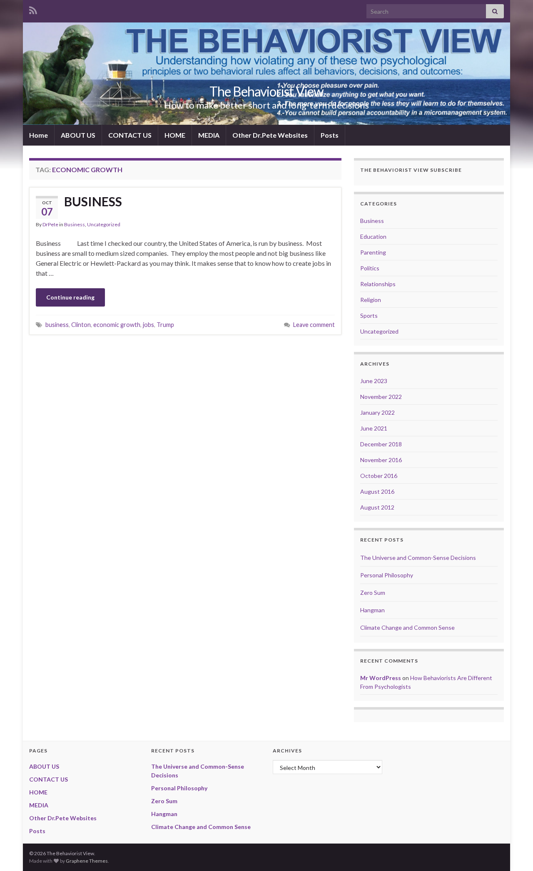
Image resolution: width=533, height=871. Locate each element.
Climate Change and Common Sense (407, 627)
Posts (330, 135)
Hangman (372, 610)
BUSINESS (93, 201)
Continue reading (70, 297)
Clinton (81, 324)
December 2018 (381, 444)
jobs (148, 324)
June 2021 (373, 428)
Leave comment (314, 324)
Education (373, 236)
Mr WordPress (380, 677)
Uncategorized (103, 224)
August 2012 (377, 507)
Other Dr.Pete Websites (270, 135)
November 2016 (381, 459)
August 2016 (377, 491)
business (57, 324)
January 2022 (377, 412)
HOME (174, 135)
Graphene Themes (87, 861)
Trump (165, 324)
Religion (370, 299)
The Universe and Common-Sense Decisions (418, 557)
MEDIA (208, 135)
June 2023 (373, 380)
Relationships (378, 283)
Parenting (373, 252)
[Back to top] (514, 852)
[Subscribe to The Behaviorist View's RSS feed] (33, 9)
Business (74, 224)
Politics (369, 268)
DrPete (50, 224)
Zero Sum (372, 592)
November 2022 (381, 396)
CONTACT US (130, 135)
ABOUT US (78, 135)
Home (38, 135)
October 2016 (378, 475)
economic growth (116, 324)
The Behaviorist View (266, 91)
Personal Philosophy (386, 575)
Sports (369, 315)
